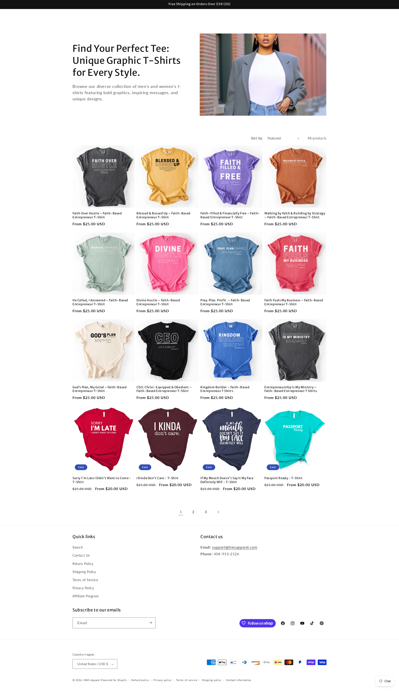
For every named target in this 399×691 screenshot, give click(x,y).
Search (78, 547)
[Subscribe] (150, 622)
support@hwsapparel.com (234, 547)
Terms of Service (85, 580)
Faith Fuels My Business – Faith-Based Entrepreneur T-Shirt (293, 302)
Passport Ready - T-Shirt (283, 478)
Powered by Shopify (114, 680)
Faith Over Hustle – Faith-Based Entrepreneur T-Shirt (97, 215)
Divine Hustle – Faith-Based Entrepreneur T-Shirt (158, 302)
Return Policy (83, 564)
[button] (116, 14)
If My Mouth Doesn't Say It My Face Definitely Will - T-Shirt (226, 480)
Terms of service (186, 680)
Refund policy (140, 680)
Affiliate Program (86, 596)
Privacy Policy (83, 588)
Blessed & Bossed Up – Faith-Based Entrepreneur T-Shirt (163, 215)
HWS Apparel (92, 680)
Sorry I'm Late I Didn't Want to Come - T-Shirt (102, 480)
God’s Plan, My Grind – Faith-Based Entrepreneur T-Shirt (100, 389)
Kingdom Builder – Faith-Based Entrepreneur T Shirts (224, 389)
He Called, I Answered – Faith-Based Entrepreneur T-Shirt (100, 302)
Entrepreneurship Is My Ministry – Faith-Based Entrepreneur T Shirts (290, 389)
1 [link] (181, 511)
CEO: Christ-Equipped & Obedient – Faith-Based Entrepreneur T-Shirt (164, 389)
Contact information (238, 680)
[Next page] (218, 512)
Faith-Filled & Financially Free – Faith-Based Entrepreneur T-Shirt (230, 215)
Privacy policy (163, 680)
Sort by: (257, 138)
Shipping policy (212, 680)
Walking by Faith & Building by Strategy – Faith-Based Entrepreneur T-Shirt (294, 215)
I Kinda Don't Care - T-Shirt (157, 478)
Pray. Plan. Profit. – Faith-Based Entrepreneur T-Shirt (225, 302)
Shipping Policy (84, 572)
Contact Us (81, 556)
